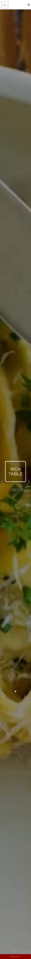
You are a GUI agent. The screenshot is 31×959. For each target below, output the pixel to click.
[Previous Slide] (2, 481)
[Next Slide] (28, 481)
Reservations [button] (15, 956)
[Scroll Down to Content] (15, 950)
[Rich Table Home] (4, 4)
